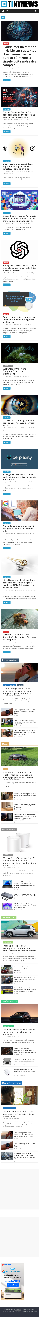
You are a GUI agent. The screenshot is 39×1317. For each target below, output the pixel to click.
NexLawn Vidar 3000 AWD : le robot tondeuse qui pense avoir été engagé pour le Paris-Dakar (18, 775)
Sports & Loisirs (8, 942)
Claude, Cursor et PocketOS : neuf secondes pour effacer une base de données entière (19, 115)
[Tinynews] (3, 11)
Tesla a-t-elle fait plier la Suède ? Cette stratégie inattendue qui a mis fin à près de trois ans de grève (25, 989)
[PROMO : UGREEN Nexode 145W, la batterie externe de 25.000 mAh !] (7, 893)
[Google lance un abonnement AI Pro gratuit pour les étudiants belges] (19, 502)
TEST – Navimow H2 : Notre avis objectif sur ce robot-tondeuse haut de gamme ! (25, 722)
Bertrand (16, 68)
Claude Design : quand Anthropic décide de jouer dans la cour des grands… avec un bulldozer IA (19, 218)
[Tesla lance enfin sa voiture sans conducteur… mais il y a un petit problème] (19, 1005)
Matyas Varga (17, 695)
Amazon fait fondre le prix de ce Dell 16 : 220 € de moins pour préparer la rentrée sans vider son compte (24, 884)
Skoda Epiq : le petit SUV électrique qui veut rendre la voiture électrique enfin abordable (19, 948)
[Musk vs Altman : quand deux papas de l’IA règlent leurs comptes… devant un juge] (19, 139)
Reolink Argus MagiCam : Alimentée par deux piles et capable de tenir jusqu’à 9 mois (25, 806)
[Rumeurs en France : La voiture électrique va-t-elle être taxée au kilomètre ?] (7, 966)
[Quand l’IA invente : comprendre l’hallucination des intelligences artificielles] (19, 293)
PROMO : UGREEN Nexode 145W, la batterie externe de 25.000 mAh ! (25, 895)
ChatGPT (31, 171)
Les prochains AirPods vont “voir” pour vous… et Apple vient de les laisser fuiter (19, 1114)
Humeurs (6, 43)
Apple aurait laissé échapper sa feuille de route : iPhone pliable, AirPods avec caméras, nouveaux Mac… (24, 1156)
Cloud (9, 536)
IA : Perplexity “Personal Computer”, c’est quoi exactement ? (15, 371)
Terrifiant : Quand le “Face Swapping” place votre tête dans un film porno (19, 637)
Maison (5, 769)
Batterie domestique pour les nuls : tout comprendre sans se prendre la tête (25, 795)
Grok (10, 173)
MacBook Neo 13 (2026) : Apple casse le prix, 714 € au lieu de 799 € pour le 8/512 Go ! (25, 905)
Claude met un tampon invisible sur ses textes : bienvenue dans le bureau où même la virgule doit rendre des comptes (19, 56)
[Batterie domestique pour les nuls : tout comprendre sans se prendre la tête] (7, 793)
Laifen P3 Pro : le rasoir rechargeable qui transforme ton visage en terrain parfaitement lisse (25, 1050)
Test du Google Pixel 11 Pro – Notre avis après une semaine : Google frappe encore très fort (18, 691)
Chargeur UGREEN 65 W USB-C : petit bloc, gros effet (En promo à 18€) (24, 1071)
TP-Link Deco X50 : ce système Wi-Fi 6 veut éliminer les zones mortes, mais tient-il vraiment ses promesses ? (19, 862)
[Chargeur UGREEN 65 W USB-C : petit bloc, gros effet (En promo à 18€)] (7, 1069)
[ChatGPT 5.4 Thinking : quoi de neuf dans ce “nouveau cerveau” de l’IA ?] (19, 396)
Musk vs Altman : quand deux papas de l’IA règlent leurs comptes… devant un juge (18, 166)
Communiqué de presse (22, 533)
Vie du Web (7, 109)
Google (14, 536)
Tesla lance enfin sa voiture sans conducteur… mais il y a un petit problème (19, 1032)
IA (29, 68)
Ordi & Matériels (8, 366)
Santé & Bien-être (8, 1026)
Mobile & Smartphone (9, 685)
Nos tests (20, 685)
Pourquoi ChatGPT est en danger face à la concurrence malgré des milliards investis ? (19, 268)
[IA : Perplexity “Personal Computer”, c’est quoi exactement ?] (19, 344)
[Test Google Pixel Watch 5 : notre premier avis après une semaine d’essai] (7, 709)
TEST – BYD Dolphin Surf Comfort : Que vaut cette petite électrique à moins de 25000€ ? (25, 732)
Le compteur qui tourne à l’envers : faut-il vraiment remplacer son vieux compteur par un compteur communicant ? (25, 817)
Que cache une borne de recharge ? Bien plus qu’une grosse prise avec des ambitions (25, 979)
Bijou (34, 590)
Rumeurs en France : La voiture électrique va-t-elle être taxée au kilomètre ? (24, 968)
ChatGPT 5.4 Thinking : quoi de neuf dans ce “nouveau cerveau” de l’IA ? (19, 423)
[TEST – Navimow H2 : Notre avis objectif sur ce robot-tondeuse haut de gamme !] (7, 719)
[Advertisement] (19, 1189)
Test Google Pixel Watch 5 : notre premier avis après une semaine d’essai (24, 711)
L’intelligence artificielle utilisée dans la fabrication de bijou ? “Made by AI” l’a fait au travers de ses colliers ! (19, 584)
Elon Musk (5, 173)
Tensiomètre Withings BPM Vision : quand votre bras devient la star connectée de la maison (24, 1061)
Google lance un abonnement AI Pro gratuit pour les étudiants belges (19, 528)
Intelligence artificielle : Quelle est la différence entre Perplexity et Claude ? (19, 477)
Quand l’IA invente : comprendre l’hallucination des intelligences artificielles (19, 319)
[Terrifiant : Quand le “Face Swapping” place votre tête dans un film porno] (19, 610)
